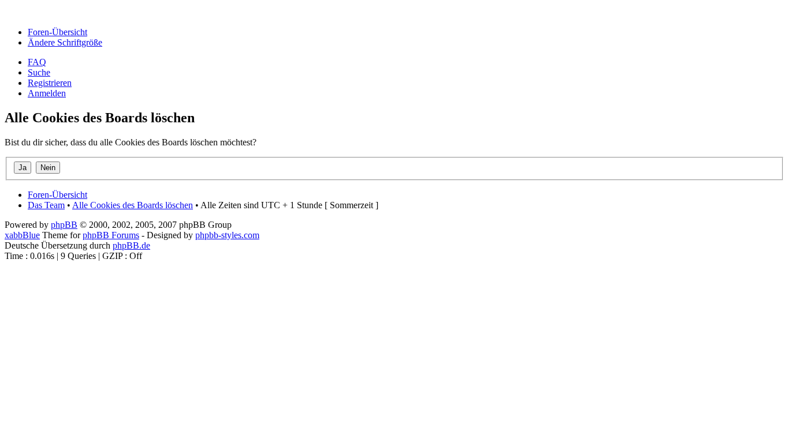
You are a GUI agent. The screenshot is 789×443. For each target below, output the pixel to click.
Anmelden (47, 93)
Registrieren (50, 83)
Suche (39, 72)
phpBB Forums (111, 235)
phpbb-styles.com (227, 235)
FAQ (37, 62)
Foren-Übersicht (57, 32)
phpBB (64, 225)
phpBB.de (131, 245)
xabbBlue (22, 235)
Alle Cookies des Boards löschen (132, 205)
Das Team (46, 205)
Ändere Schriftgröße (65, 42)
